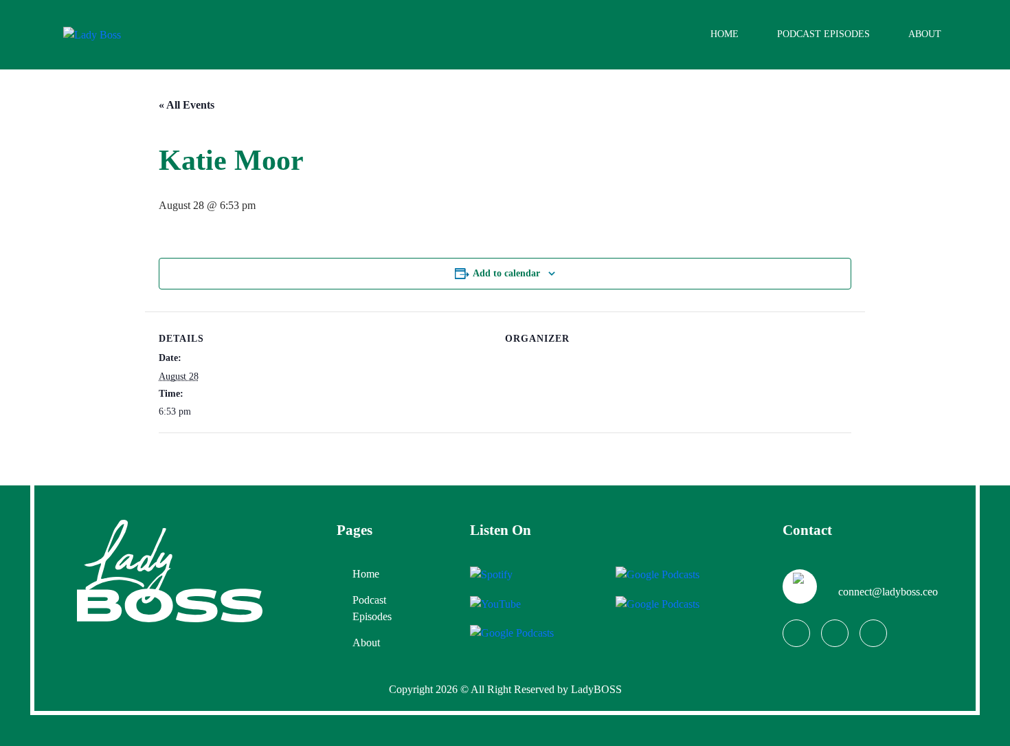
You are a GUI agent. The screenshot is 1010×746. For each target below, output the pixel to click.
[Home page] (169, 570)
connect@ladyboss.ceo (888, 591)
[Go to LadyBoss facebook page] (796, 633)
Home (724, 34)
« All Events (186, 105)
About (924, 34)
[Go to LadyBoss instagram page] (835, 633)
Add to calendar (506, 273)
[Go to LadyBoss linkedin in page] (873, 633)
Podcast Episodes (823, 34)
